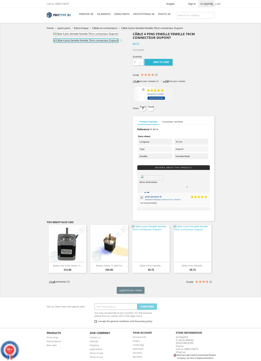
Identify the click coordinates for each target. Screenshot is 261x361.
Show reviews (156, 98)
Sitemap (94, 341)
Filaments (104, 14)
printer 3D (86, 14)
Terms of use (96, 357)
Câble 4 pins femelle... (151, 265)
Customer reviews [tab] (172, 121)
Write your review (176, 81)
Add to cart (158, 62)
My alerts (137, 356)
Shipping (94, 345)
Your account (142, 332)
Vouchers (137, 352)
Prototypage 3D (144, 14)
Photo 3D (164, 14)
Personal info (139, 337)
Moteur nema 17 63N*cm (109, 265)
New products (54, 341)
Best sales (52, 345)
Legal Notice (96, 349)
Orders (136, 341)
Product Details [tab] (148, 121)
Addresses (138, 348)
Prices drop (52, 337)
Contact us (95, 337)
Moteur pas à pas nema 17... (67, 265)
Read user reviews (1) (147, 81)
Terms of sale (96, 353)
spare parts (122, 14)
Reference (143, 129)
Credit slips (138, 344)
